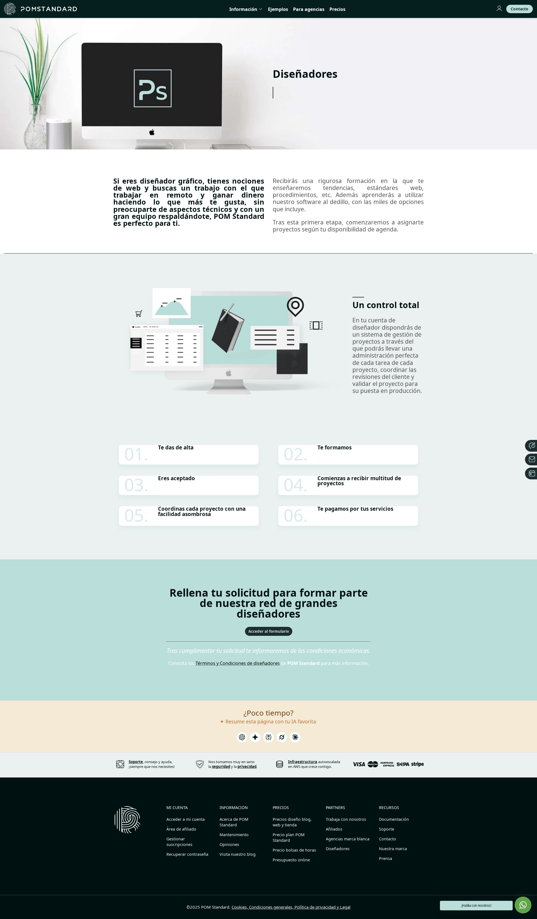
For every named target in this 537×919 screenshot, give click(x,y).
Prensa (385, 858)
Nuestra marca (393, 848)
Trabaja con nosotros (346, 819)
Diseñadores (338, 848)
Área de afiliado (181, 829)
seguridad (221, 766)
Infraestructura (302, 761)
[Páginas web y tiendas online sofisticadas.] (40, 9)
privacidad (246, 766)
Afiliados (334, 829)
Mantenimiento (234, 834)
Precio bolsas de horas (294, 850)
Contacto (387, 838)
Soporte (386, 829)
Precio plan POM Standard (289, 837)
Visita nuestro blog (238, 854)
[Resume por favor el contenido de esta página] (242, 739)
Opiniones (229, 844)
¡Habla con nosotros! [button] (476, 905)
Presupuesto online (291, 859)
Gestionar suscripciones (179, 841)
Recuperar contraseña (187, 854)
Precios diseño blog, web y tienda (292, 822)
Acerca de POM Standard (234, 822)
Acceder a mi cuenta (185, 819)
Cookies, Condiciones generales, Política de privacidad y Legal (291, 907)
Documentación (394, 819)
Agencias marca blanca (347, 838)
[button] (523, 905)
